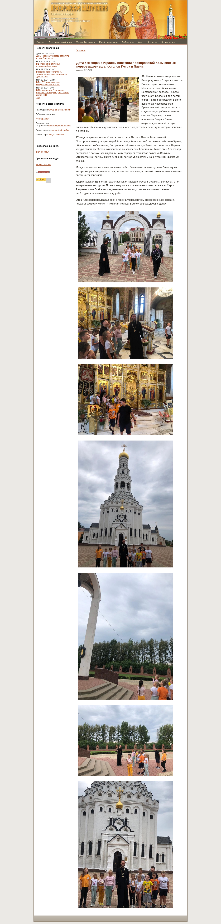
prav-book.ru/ (42, 152)
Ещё (38, 98)
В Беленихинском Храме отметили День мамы (48, 65)
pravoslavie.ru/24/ (60, 130)
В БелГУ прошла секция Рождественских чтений (48, 83)
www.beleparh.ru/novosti (59, 126)
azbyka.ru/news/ (56, 135)
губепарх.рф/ (42, 119)
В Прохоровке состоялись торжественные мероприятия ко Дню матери (52, 74)
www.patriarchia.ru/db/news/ (61, 110)
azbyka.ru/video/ (43, 164)
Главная (80, 50)
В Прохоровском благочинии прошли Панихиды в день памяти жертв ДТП (52, 92)
